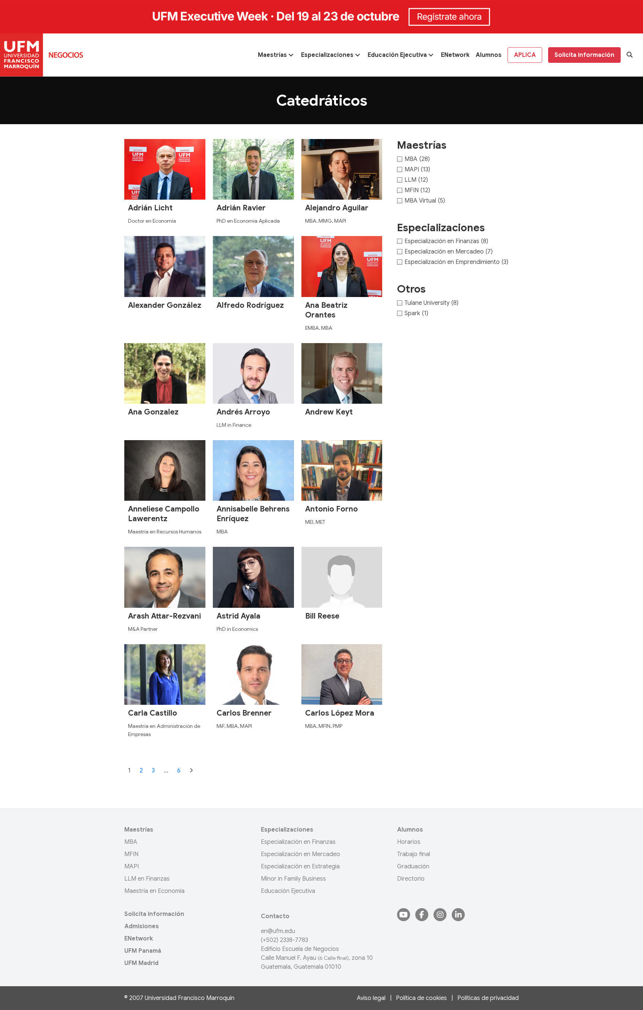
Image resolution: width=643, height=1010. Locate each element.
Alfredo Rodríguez (250, 305)
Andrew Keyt (329, 412)
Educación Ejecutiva (288, 891)
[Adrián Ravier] (253, 169)
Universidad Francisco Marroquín (189, 998)
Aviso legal (371, 998)
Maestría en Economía (154, 891)
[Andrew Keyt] (342, 373)
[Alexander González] (164, 266)
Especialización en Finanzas (298, 842)
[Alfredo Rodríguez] (253, 266)
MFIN (131, 854)
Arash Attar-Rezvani (164, 616)
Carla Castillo (152, 713)
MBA (130, 842)
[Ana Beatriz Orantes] (342, 266)
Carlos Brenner (244, 713)
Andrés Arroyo (243, 412)
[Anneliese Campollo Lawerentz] (164, 470)
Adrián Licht (150, 208)
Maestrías (138, 829)
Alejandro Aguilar (336, 208)
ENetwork (138, 938)
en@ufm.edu (278, 931)
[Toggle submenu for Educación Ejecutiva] (431, 55)
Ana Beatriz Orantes (326, 310)
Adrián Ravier (241, 208)
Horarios (408, 842)
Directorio (411, 878)
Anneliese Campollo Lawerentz (163, 513)
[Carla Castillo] (164, 674)
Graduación (413, 866)
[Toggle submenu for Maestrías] (291, 55)
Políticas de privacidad (488, 998)
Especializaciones (287, 829)
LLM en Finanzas (147, 878)
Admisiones (141, 926)
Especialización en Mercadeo (300, 854)
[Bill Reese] (342, 577)
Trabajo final (413, 854)
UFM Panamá (142, 951)
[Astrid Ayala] (253, 577)
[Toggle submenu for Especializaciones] (358, 55)
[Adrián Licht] (164, 169)
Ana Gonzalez (153, 412)
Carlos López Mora (339, 713)
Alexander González (164, 305)
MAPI (131, 866)
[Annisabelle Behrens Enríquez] (253, 470)
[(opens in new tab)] (321, 16)
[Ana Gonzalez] (164, 373)
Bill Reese (322, 616)
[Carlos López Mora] (342, 674)
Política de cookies (421, 998)
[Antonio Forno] (342, 470)
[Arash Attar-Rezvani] (164, 577)
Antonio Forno (331, 509)
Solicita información (154, 914)
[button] (630, 55)
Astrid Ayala (238, 616)
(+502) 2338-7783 (284, 940)
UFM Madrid (141, 963)
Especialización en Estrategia (300, 866)
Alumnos (410, 829)
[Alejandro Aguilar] (342, 169)
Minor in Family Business (293, 878)
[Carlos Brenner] (253, 674)
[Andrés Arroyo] (253, 373)
